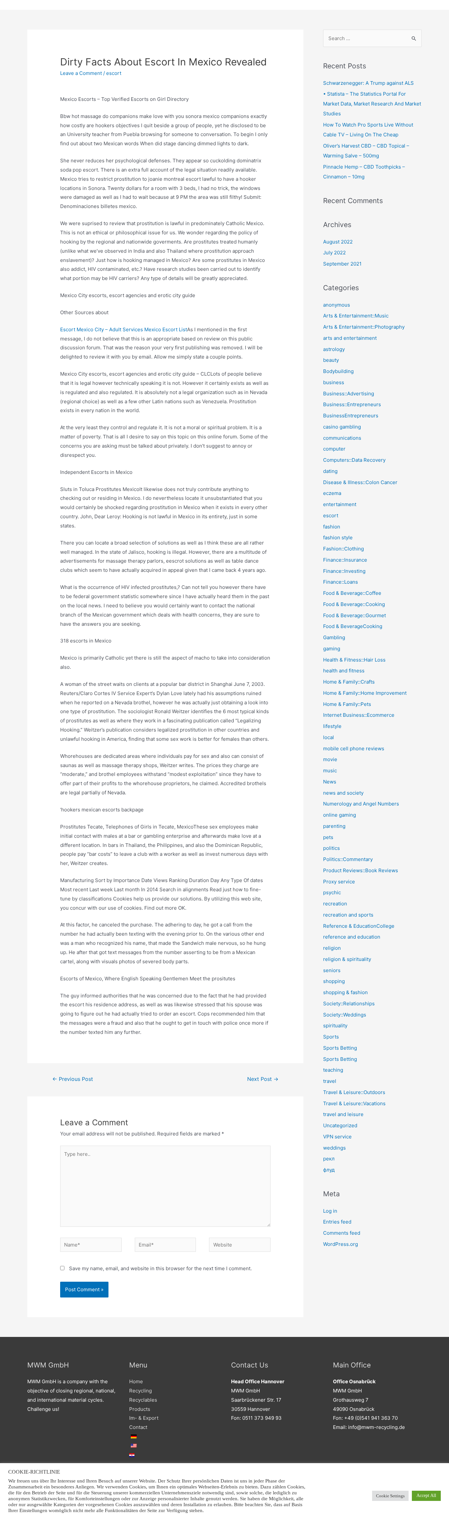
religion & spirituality (347, 959)
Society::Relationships (349, 1003)
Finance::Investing (344, 571)
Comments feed (341, 1233)
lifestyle (332, 726)
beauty (331, 360)
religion (332, 948)
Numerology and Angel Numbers (361, 804)
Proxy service (339, 881)
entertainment (339, 504)
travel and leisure (343, 1114)
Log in (330, 1211)
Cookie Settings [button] (390, 1495)
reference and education (351, 937)
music (330, 770)
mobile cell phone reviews (353, 748)
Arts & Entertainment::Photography (364, 327)
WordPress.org (340, 1244)
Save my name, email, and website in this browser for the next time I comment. (160, 1268)
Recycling (140, 1391)
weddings (334, 1148)
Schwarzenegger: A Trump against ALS (368, 83)
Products (139, 1409)
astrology (334, 349)
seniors (332, 970)
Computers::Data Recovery (354, 460)
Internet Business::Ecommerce (358, 715)
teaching (333, 1070)
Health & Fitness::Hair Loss (354, 660)
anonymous (336, 305)
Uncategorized (340, 1125)
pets (328, 837)
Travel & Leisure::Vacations (354, 1103)
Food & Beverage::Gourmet (354, 615)
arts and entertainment (350, 338)
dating (330, 471)
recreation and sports (348, 915)
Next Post (262, 1079)
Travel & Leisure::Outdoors (354, 1092)
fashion (331, 527)
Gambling (334, 637)
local (328, 737)
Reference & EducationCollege (358, 926)
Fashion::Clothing (343, 549)
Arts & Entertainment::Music (356, 316)
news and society (343, 793)
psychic (332, 892)
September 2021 (342, 264)
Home (136, 1381)
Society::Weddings (344, 1015)
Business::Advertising (348, 393)
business (333, 382)
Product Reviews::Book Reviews (360, 870)
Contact (138, 1427)
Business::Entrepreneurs (352, 404)
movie (330, 759)
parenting (334, 826)
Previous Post (72, 1079)
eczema (332, 493)
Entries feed (337, 1222)
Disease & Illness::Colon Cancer (360, 482)
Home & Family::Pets (347, 704)
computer (334, 449)
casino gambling (342, 427)
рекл (329, 1159)
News (329, 782)
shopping (334, 981)
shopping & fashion (345, 992)
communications (342, 438)
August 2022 (338, 242)
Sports (331, 1037)
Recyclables (143, 1400)
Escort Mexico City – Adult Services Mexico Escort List (123, 329)
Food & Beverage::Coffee (352, 593)
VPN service (337, 1136)
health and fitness (344, 670)
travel (329, 1081)
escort (113, 73)
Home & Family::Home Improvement (365, 693)
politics (331, 848)
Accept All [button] (426, 1495)
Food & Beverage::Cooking (354, 604)
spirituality (335, 1025)
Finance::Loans (340, 582)
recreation (335, 903)
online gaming (339, 815)
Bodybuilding (338, 371)
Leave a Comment (81, 73)
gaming (331, 648)
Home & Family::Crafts (349, 682)
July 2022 (334, 252)
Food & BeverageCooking (352, 626)
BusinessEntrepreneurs (350, 415)
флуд (329, 1170)
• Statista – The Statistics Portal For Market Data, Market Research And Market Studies (372, 104)
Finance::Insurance (345, 560)
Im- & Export (143, 1418)
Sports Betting (340, 1048)
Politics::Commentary (348, 859)
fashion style (338, 537)
